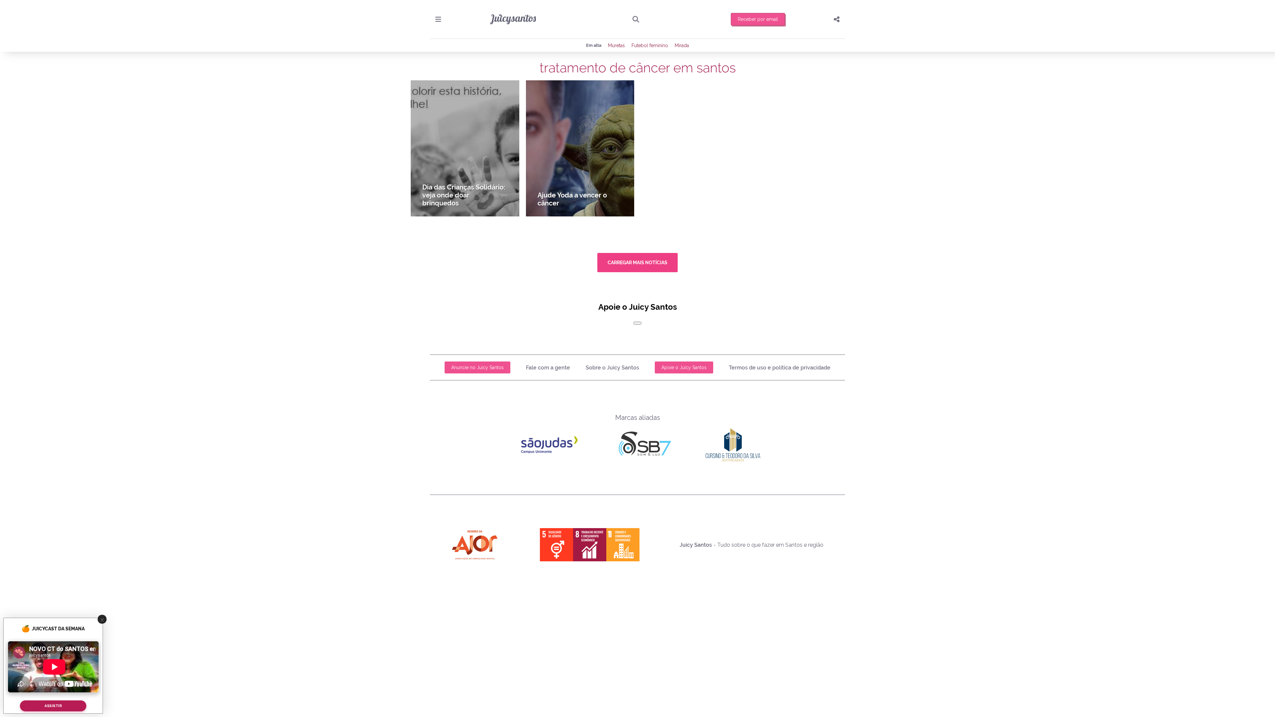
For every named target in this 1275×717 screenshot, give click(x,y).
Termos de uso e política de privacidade (779, 367)
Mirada (682, 45)
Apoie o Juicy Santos (684, 367)
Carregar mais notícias (637, 262)
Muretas (616, 45)
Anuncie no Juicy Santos (477, 367)
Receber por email (758, 19)
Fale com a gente (548, 367)
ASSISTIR (53, 706)
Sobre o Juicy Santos (612, 367)
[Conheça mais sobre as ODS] (589, 544)
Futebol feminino (650, 45)
